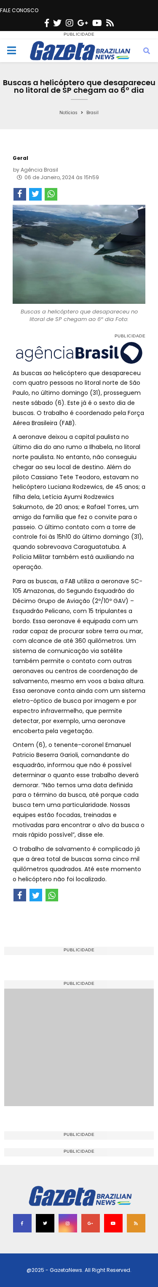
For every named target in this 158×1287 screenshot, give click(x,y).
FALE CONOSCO (19, 10)
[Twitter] (57, 23)
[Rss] (110, 23)
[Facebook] (47, 23)
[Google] (83, 23)
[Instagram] (69, 23)
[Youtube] (97, 23)
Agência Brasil (39, 169)
